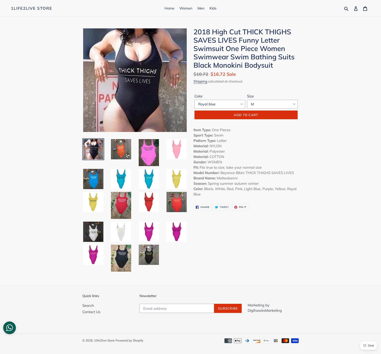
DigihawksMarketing (265, 310)
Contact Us (91, 312)
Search (88, 305)
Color (198, 96)
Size (250, 96)
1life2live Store (31, 8)
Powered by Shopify (129, 340)
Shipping (200, 81)
